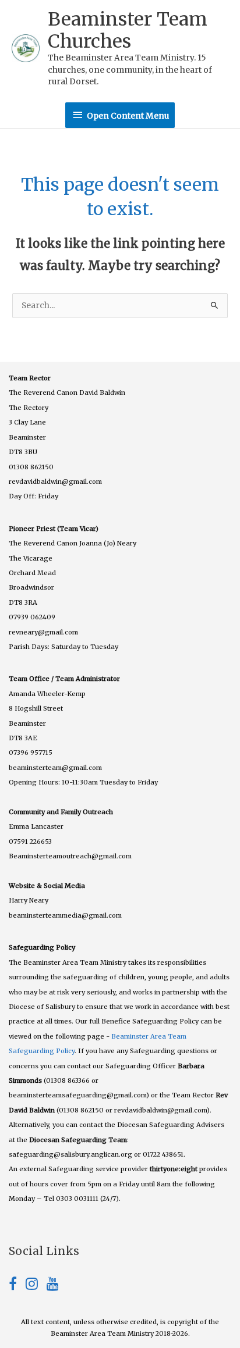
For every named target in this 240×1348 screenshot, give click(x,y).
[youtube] (53, 1286)
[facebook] (17, 1286)
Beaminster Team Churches (127, 30)
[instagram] (36, 1286)
